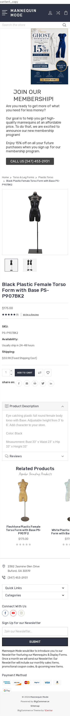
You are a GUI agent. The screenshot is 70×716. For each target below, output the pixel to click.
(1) (17, 314)
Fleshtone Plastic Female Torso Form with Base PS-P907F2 (23, 530)
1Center (48, 710)
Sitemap (35, 706)
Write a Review (31, 314)
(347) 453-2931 (18, 577)
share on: (8, 382)
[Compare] (58, 14)
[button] (30, 161)
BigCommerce (41, 701)
